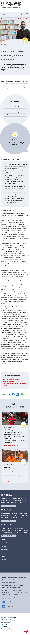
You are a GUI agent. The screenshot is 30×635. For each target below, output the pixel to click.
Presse (3, 553)
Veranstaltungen (6, 543)
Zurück (5, 44)
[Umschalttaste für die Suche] (21, 15)
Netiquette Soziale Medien (8, 617)
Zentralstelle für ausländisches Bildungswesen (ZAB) (11, 380)
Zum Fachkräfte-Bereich (8, 506)
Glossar (3, 556)
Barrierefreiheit (5, 622)
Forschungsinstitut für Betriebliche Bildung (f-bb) (14, 384)
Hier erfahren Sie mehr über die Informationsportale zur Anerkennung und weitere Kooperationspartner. (14, 592)
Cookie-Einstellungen (7, 629)
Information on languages (8, 620)
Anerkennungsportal (5, 18)
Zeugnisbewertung (12, 236)
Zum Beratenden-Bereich (8, 521)
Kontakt (3, 546)
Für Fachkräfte (15, 18)
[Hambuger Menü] (27, 15)
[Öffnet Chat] (26, 631)
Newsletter (4, 550)
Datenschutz (5, 626)
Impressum (4, 624)
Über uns (4, 560)
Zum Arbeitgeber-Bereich (8, 535)
